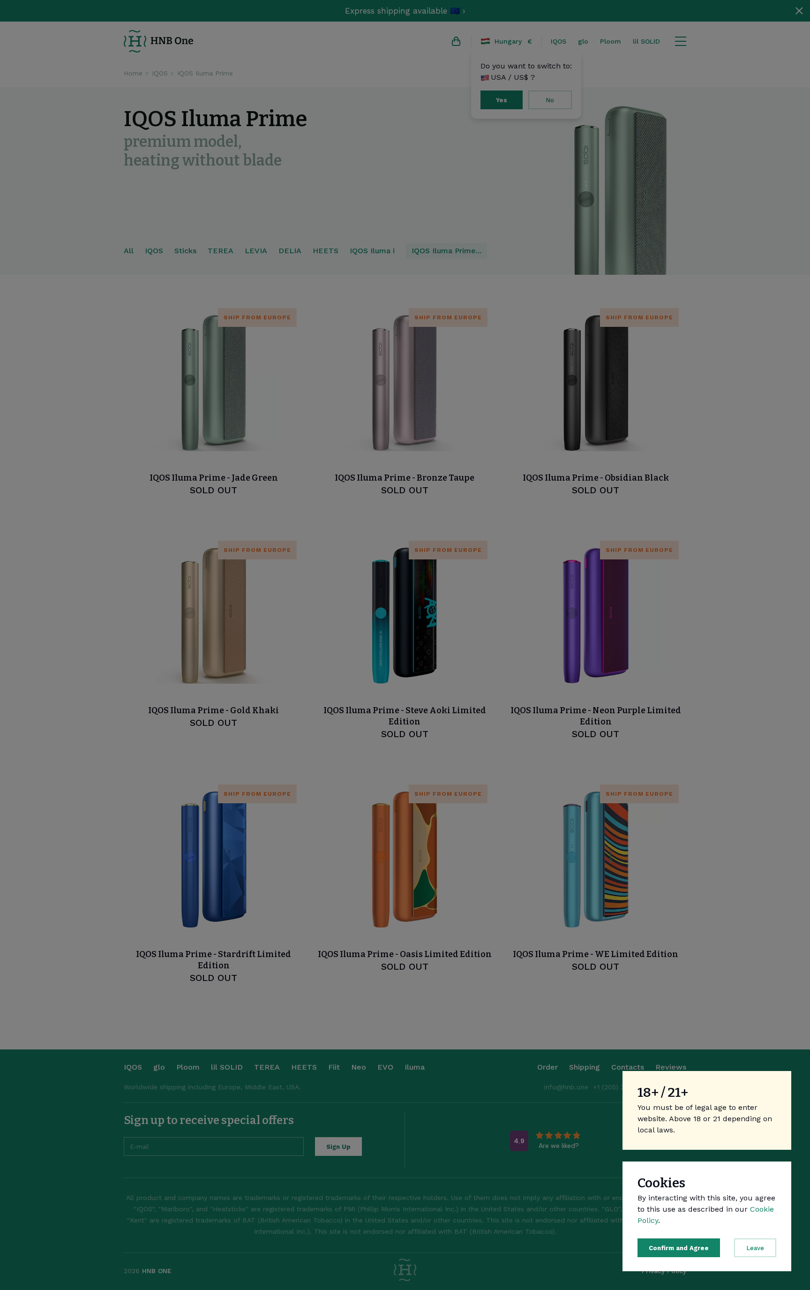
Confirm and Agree (679, 1248)
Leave (755, 1248)
